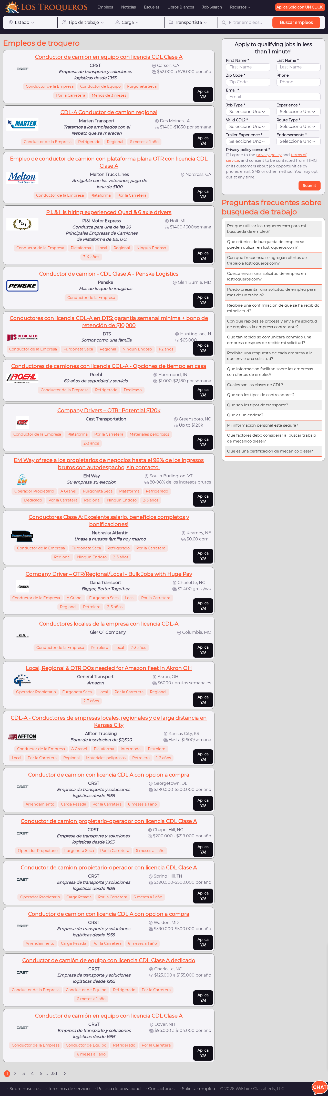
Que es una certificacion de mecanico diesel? (270, 451)
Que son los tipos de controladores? (261, 394)
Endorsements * (291, 135)
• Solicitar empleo (197, 1088)
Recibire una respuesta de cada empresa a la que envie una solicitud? (270, 355)
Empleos (105, 7)
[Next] (64, 1073)
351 (54, 1073)
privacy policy (269, 155)
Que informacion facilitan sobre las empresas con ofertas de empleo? (270, 371)
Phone (282, 75)
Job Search (212, 7)
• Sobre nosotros (23, 1088)
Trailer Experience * (244, 135)
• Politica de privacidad (118, 1088)
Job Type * (235, 105)
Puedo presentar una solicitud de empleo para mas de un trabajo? (271, 292)
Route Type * (288, 120)
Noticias (128, 7)
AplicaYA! (203, 94)
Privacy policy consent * (248, 149)
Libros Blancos (181, 7)
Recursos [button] (238, 7)
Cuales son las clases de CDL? (255, 384)
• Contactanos (160, 1088)
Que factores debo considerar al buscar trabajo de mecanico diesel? (271, 438)
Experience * (288, 105)
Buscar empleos (296, 22)
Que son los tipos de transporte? (257, 405)
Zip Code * (235, 75)
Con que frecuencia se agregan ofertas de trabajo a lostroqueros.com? (267, 260)
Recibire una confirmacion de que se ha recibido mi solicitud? (273, 308)
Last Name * (287, 60)
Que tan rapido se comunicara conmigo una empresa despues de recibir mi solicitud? (269, 340)
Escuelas (151, 7)
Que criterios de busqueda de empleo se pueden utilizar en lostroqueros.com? (265, 244)
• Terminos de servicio (68, 1088)
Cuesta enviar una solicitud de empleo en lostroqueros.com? (266, 276)
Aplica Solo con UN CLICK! (300, 7)
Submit (309, 185)
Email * (232, 90)
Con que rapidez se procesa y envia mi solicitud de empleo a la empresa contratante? (272, 324)
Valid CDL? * (237, 120)
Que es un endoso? (245, 415)
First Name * (237, 60)
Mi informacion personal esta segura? (262, 425)
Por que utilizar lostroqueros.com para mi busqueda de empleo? (266, 228)
